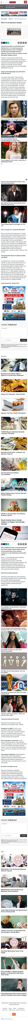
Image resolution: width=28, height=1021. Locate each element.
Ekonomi (11, 18)
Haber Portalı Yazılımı (8, 1019)
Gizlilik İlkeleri (21, 1008)
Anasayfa (5, 18)
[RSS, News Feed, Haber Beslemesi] (14, 1014)
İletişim (14, 1008)
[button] (21, 43)
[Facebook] (2, 43)
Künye (10, 1008)
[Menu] (25, 2)
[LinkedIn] (6, 43)
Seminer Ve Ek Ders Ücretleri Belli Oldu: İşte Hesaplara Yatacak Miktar (16, 6)
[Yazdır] (19, 43)
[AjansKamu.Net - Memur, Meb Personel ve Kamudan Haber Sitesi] (8, 2)
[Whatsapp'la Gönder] (8, 43)
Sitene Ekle (4, 1010)
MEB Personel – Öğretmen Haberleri (17, 1010)
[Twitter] (4, 43)
